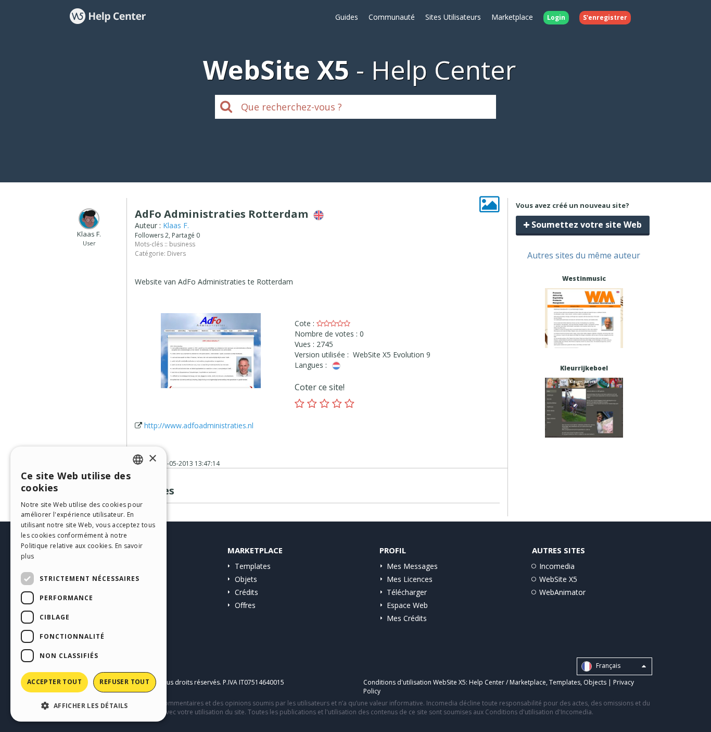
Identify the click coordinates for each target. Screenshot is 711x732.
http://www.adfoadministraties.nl (198, 425)
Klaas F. (176, 225)
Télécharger (407, 592)
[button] (88, 705)
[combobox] (138, 459)
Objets (246, 579)
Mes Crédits (407, 618)
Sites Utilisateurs (453, 17)
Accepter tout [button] (54, 681)
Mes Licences (410, 579)
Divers (176, 253)
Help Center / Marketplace (507, 682)
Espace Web (407, 605)
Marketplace (512, 17)
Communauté (392, 17)
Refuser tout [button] (124, 681)
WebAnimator (562, 592)
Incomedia (557, 566)
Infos (583, 338)
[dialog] (88, 584)
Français (607, 665)
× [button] (152, 459)
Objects (594, 682)
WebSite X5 (558, 579)
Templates (253, 566)
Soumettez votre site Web (585, 224)
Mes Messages (412, 566)
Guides (346, 17)
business (182, 244)
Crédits (246, 592)
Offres (245, 605)
